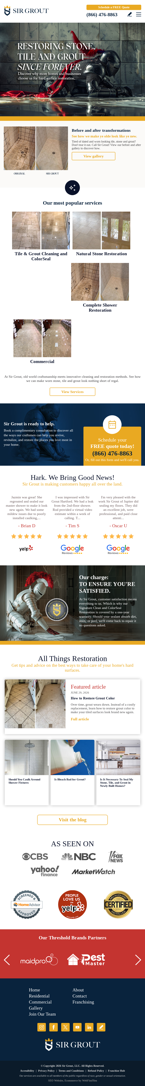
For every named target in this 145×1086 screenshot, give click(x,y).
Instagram (41, 1027)
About (78, 989)
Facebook (53, 1027)
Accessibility (27, 1070)
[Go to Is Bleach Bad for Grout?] (73, 757)
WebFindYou (89, 1080)
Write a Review (129, 14)
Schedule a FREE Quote (114, 7)
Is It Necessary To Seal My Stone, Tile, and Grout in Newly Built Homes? (116, 782)
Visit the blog (72, 819)
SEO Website (55, 1080)
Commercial (42, 361)
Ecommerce (71, 1080)
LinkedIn (89, 1027)
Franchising (83, 1002)
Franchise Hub (116, 1070)
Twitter (65, 1027)
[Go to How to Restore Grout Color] (35, 703)
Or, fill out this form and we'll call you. (112, 460)
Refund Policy (96, 1070)
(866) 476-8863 (101, 14)
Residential (39, 996)
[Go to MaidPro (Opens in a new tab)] (39, 959)
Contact (79, 996)
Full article (80, 719)
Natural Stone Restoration (101, 253)
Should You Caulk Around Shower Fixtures (24, 781)
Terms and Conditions (71, 1070)
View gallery (93, 156)
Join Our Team (42, 1014)
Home (34, 989)
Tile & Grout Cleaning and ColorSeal (41, 256)
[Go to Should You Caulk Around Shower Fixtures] (27, 757)
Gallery (36, 1008)
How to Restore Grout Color (93, 698)
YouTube (77, 1027)
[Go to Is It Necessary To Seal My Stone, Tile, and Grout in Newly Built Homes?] (118, 757)
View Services (72, 392)
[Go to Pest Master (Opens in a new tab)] (86, 959)
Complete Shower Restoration (100, 308)
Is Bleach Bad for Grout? (70, 779)
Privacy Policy (46, 1070)
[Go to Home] (36, 11)
